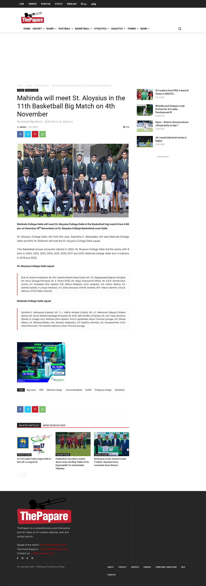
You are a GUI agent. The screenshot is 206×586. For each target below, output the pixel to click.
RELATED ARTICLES (29, 425)
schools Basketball (74, 390)
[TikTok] (27, 558)
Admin (23, 127)
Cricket (29, 85)
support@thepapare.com (54, 549)
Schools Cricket (42, 85)
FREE (41, 390)
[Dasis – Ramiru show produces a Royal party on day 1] (145, 126)
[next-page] (24, 475)
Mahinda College (54, 390)
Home (20, 85)
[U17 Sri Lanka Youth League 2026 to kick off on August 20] (34, 444)
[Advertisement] (103, 56)
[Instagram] (22, 558)
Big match (31, 390)
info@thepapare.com (42, 553)
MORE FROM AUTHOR (54, 425)
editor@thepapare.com (53, 544)
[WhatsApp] (42, 134)
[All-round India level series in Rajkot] (145, 141)
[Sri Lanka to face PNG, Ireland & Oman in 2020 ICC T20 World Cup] (145, 94)
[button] (180, 28)
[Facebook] (20, 134)
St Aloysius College (103, 390)
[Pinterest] (35, 134)
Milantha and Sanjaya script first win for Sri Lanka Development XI (169, 109)
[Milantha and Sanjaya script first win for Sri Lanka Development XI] (145, 110)
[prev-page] (19, 475)
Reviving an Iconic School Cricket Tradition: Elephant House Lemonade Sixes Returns (110, 462)
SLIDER (88, 390)
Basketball (119, 390)
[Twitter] (27, 134)
